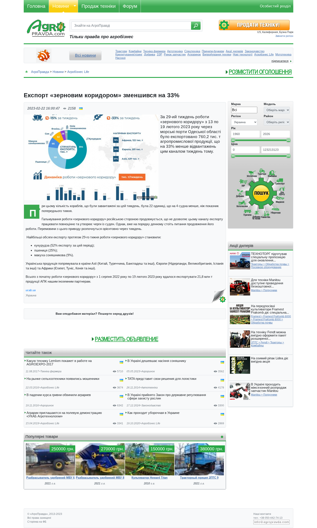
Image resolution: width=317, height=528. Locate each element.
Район (268, 116)
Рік (233, 128)
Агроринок (148, 371)
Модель (270, 104)
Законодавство (151, 405)
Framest (256, 316)
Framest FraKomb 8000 (267, 319)
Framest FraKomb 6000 (277, 316)
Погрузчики (270, 290)
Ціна (234, 144)
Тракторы (257, 264)
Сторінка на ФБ (36, 521)
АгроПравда (40, 72)
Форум (130, 6)
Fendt (264, 342)
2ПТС (254, 342)
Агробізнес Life (78, 72)
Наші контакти (262, 513)
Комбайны (257, 345)
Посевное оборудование (266, 267)
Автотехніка (149, 387)
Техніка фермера (50, 371)
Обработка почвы (276, 264)
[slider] (233, 140)
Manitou (256, 290)
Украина (31, 295)
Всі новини (85, 55)
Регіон (236, 116)
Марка (236, 104)
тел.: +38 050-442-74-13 (267, 517)
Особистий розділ (275, 6)
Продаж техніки (99, 6)
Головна (36, 6)
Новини (60, 6)
